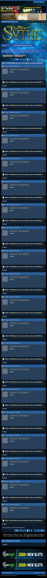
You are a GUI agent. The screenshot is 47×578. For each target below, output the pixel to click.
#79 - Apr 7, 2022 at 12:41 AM (11, 481)
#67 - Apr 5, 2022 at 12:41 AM (11, 204)
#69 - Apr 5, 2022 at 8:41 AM (11, 250)
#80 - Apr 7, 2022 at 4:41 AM (11, 504)
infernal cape (17, 51)
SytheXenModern (7, 573)
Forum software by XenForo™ (9, 575)
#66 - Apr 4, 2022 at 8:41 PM (11, 181)
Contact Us (37, 573)
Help (43, 573)
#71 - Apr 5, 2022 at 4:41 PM (11, 297)
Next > (42, 59)
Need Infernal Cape (36, 536)
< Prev (17, 59)
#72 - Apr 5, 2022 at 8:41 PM (11, 320)
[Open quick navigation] (44, 45)
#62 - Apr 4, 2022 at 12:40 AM (11, 89)
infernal (9, 51)
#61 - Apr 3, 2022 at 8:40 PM (11, 66)
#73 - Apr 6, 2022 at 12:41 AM (11, 343)
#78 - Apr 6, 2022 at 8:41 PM (11, 458)
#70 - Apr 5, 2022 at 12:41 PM (11, 273)
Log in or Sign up (39, 1)
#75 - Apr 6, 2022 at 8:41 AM (11, 389)
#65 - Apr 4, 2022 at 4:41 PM (11, 158)
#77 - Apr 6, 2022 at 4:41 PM (11, 435)
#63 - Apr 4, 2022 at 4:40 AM (11, 112)
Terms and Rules (41, 575)
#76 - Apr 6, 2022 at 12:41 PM (11, 412)
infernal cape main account (31, 51)
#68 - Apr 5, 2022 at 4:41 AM (11, 227)
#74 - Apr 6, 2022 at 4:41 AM (11, 366)
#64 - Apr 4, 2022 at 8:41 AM (11, 135)
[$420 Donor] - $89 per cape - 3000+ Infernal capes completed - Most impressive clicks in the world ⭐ (24, 535)
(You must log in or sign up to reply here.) (13, 527)
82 (38, 59)
